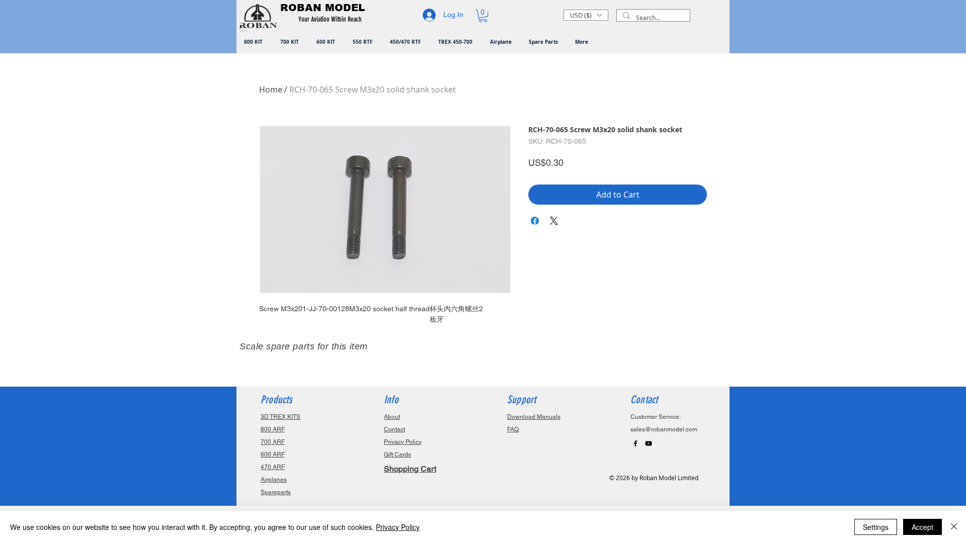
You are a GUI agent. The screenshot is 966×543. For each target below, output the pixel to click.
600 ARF (273, 454)
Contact (394, 429)
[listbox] (586, 15)
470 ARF (273, 467)
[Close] (954, 527)
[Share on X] (554, 221)
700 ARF (273, 441)
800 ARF (273, 429)
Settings (876, 527)
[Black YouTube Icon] (649, 443)
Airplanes (274, 479)
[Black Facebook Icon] (635, 443)
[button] (331, 19)
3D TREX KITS (280, 416)
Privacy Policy (398, 527)
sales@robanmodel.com (663, 429)
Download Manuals (533, 416)
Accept (922, 527)
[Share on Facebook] (535, 221)
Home (270, 89)
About (392, 416)
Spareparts (276, 492)
